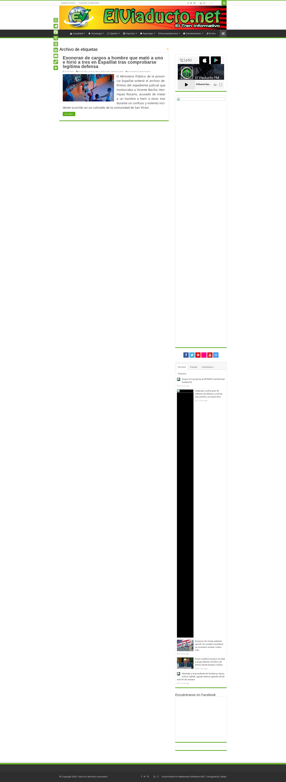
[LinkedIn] (56, 50)
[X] (56, 38)
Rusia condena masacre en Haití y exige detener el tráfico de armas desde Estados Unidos (210, 662)
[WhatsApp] (56, 20)
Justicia (91, 71)
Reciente (182, 367)
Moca (97, 71)
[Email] (56, 56)
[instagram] (204, 3)
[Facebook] (188, 3)
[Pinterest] (194, 3)
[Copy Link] (56, 62)
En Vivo (212, 33)
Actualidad (78, 33)
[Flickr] (197, 3)
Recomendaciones (169, 33)
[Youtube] (201, 3)
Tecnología (96, 33)
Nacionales (105, 71)
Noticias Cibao (117, 71)
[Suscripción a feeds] (168, 49)
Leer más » (69, 114)
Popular (193, 367)
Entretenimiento (193, 33)
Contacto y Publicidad (89, 3)
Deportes (130, 33)
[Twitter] (191, 3)
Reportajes (148, 33)
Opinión (114, 33)
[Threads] (56, 44)
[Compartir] (56, 68)
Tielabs (223, 776)
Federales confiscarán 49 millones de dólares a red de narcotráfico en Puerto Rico (208, 394)
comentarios (208, 367)
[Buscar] (224, 2)
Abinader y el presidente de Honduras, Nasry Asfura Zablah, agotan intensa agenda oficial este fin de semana (200, 676)
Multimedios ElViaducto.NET (192, 776)
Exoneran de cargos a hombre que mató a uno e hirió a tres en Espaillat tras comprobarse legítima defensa (113, 62)
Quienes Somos (68, 3)
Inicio (63, 33)
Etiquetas (182, 373)
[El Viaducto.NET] (143, 18)
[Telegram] (56, 26)
